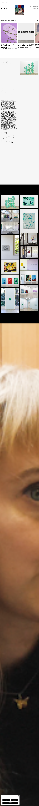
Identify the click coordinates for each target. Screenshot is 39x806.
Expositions (10, 191)
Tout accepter (14, 800)
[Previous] (35, 20)
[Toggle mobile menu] (37, 2)
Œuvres (17, 191)
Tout (3, 191)
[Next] (37, 20)
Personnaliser (10, 802)
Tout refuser (6, 800)
